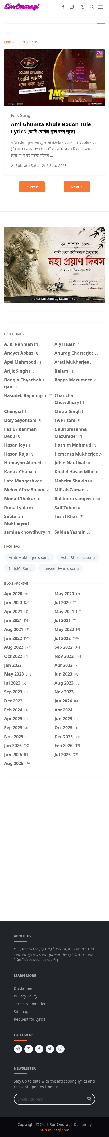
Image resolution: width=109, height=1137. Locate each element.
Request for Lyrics (30, 1019)
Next (75, 186)
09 (36, 41)
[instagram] (71, 7)
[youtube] (28, 1049)
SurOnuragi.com (54, 1129)
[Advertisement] (54, 845)
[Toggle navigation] (101, 7)
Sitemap (21, 1011)
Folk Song (20, 115)
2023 (26, 41)
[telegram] (18, 1049)
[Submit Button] (89, 1099)
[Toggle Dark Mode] (82, 6)
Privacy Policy (25, 996)
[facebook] (63, 7)
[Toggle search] (92, 7)
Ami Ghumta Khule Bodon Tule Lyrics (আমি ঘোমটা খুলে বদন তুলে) (51, 128)
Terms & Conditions (31, 1003)
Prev (34, 186)
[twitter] (50, 1049)
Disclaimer (23, 988)
